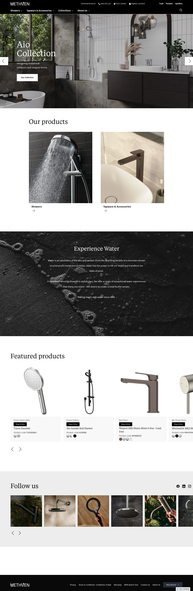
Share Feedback (184, 589)
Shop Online (20, 424)
